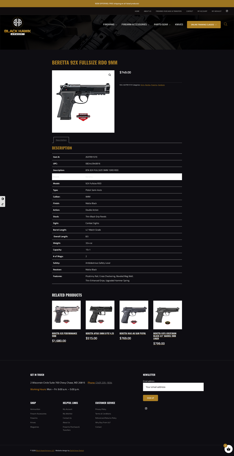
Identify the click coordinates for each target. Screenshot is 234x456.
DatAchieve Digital (77, 450)
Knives (33, 422)
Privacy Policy (100, 409)
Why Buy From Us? (102, 422)
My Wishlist (67, 413)
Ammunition (35, 409)
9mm (142, 85)
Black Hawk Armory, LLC (45, 450)
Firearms (154, 85)
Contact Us (67, 418)
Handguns (161, 85)
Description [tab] (61, 139)
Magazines (34, 427)
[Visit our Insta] (227, 11)
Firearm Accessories (38, 413)
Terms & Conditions (103, 413)
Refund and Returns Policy (105, 418)
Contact (98, 427)
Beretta (147, 85)
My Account (67, 409)
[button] (109, 74)
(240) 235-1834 (100, 382)
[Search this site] (225, 24)
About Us (66, 422)
